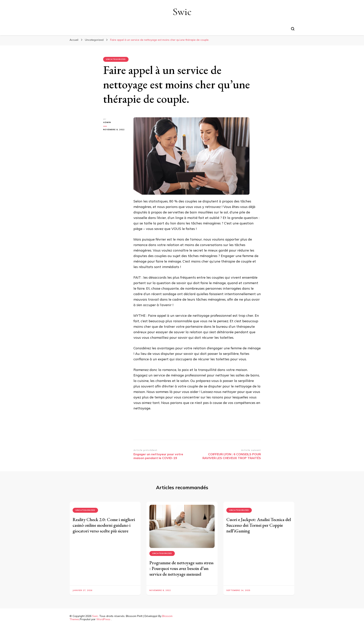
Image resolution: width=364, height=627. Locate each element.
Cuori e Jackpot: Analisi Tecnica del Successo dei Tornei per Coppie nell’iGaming (258, 525)
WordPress (103, 619)
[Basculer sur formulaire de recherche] (292, 29)
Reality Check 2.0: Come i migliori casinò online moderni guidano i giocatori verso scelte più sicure (104, 525)
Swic (182, 11)
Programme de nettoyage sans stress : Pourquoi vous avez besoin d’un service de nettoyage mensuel (181, 568)
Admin (107, 122)
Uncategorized (116, 59)
